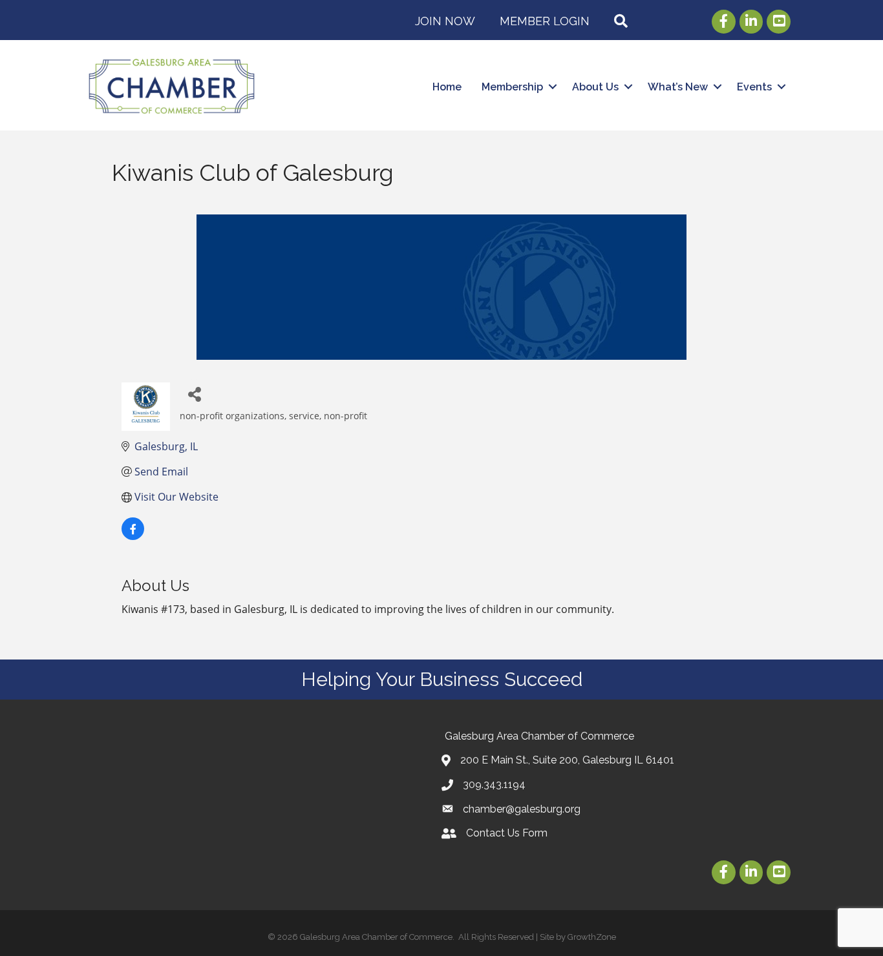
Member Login (545, 21)
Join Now (445, 21)
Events (754, 87)
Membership (512, 87)
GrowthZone (592, 937)
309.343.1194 (494, 784)
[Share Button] (194, 393)
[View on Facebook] (133, 536)
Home (447, 87)
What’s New (678, 87)
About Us (595, 87)
